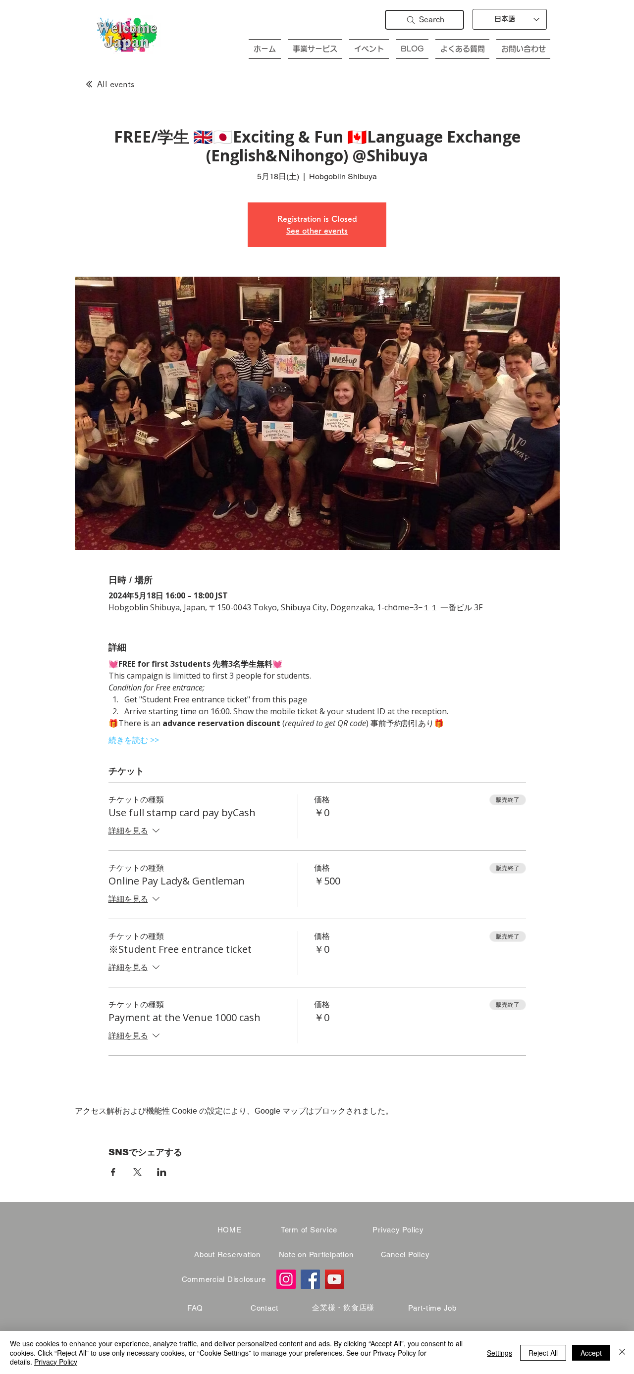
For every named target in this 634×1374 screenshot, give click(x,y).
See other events (317, 231)
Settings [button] (499, 1353)
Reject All (543, 1353)
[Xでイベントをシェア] (137, 1172)
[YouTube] (334, 1279)
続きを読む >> (133, 740)
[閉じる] (622, 1352)
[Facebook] (310, 1279)
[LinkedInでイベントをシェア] (161, 1172)
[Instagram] (286, 1279)
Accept (591, 1353)
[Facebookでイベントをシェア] (113, 1172)
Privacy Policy (55, 1362)
